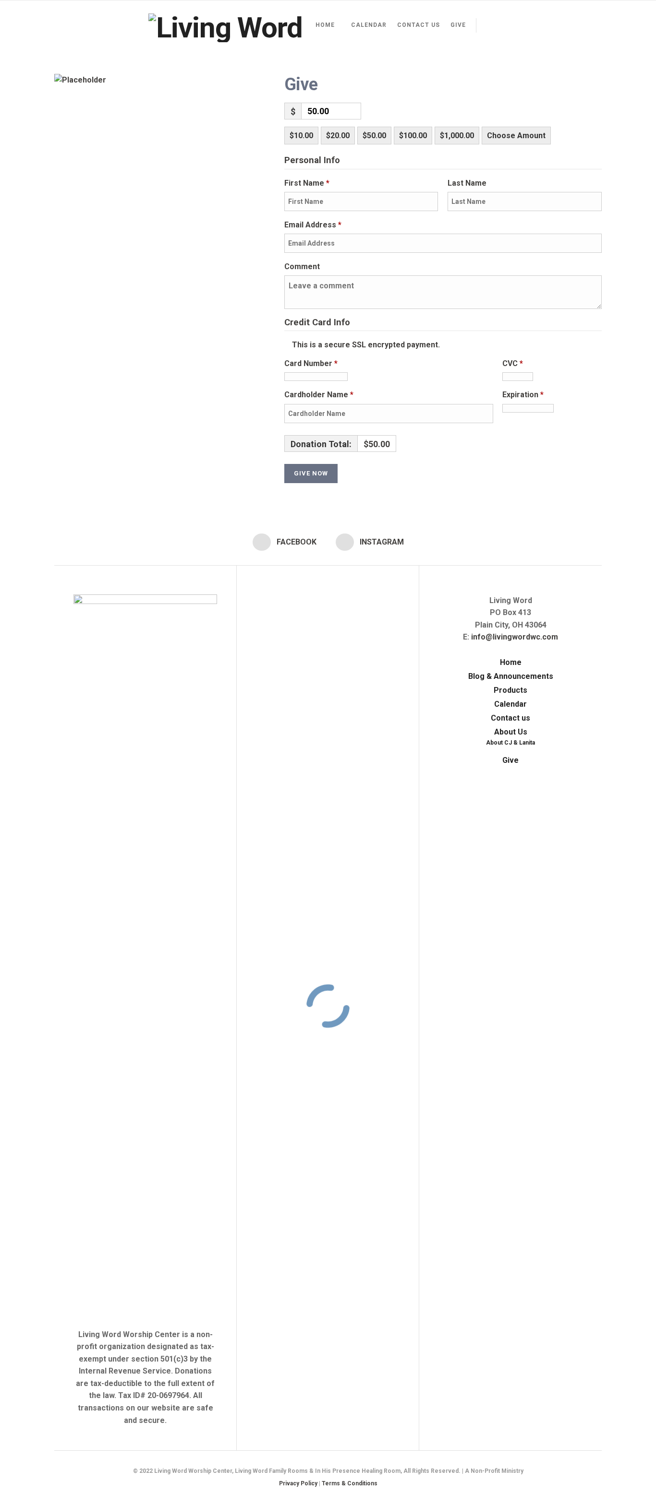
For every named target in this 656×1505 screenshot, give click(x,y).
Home (325, 25)
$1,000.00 (457, 135)
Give (458, 25)
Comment (303, 266)
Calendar (369, 25)
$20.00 (338, 135)
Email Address (312, 224)
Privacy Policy (298, 1483)
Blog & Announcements (510, 676)
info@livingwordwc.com (514, 636)
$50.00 (374, 135)
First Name (306, 183)
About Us (510, 731)
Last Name (468, 183)
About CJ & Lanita (510, 742)
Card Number (311, 363)
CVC (512, 363)
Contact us (418, 25)
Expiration (523, 394)
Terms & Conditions (349, 1483)
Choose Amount (516, 135)
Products (510, 690)
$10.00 (301, 135)
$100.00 (413, 135)
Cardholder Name (318, 394)
